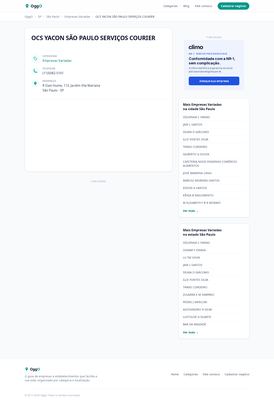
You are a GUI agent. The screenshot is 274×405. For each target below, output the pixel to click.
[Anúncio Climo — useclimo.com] (214, 65)
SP (39, 16)
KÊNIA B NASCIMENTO (198, 195)
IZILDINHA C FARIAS (196, 117)
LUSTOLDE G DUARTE (197, 317)
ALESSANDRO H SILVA (197, 309)
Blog (186, 6)
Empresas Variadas (77, 16)
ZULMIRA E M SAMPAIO (198, 294)
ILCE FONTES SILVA (195, 139)
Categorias (170, 6)
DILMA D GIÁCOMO (196, 132)
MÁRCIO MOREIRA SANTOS (201, 180)
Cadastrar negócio (233, 6)
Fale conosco (203, 6)
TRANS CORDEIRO (195, 147)
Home (175, 374)
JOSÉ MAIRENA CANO (197, 173)
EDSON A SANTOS (195, 188)
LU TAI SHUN (191, 257)
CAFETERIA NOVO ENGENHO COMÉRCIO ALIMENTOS (210, 163)
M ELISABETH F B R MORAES (202, 203)
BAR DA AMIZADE (194, 324)
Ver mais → (191, 211)
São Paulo (52, 16)
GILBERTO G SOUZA (196, 154)
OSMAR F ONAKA (194, 250)
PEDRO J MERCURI (195, 302)
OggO (29, 16)
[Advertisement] (98, 212)
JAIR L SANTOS (192, 124)
